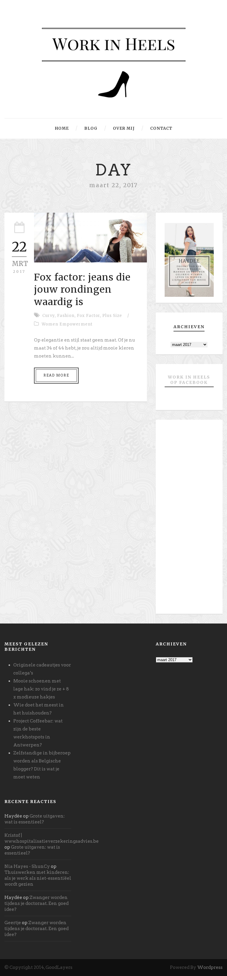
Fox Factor (88, 315)
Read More (56, 375)
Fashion (65, 315)
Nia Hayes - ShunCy (27, 866)
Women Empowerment (67, 324)
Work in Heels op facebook (189, 379)
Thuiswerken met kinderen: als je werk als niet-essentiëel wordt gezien (37, 878)
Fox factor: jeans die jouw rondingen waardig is (82, 289)
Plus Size (112, 315)
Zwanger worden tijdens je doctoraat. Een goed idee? (36, 903)
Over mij (124, 128)
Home (62, 128)
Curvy (48, 315)
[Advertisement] (189, 519)
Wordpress (210, 967)
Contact (161, 128)
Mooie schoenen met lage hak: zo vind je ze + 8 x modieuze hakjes (41, 689)
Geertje (12, 922)
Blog (91, 128)
